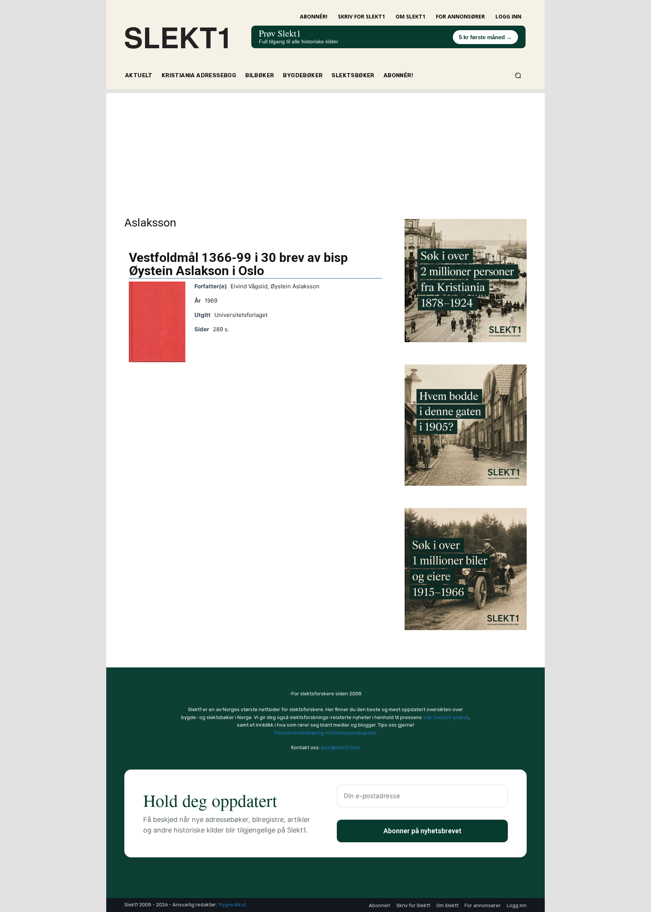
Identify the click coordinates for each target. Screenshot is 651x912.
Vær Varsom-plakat (445, 717)
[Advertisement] (325, 146)
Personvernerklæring (299, 733)
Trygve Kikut (232, 904)
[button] (518, 75)
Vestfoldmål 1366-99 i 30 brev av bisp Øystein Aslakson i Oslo (238, 264)
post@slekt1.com (340, 747)
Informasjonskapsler (352, 733)
